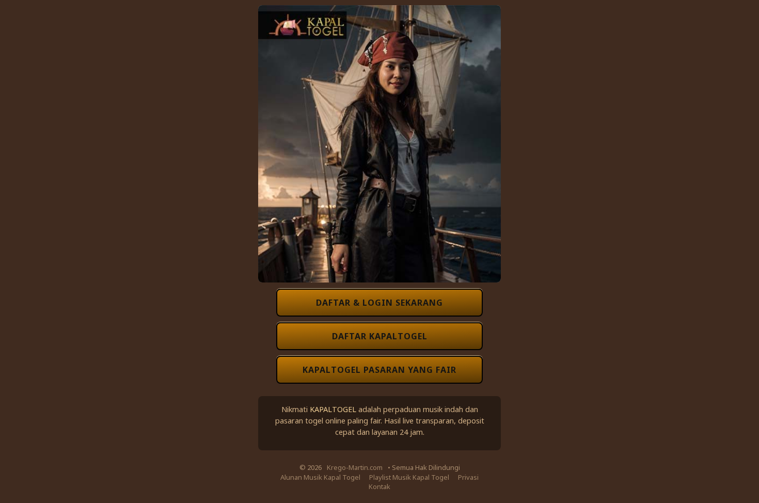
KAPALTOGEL (333, 409)
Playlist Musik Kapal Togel (409, 477)
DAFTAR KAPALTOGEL (380, 336)
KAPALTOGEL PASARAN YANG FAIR (379, 369)
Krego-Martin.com (355, 467)
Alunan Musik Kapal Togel (320, 477)
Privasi (468, 477)
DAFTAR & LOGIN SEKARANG (379, 302)
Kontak (379, 486)
